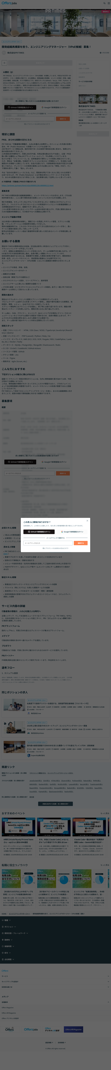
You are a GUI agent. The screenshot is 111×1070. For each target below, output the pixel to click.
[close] (87, 521)
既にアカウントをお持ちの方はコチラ (55, 548)
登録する (81, 543)
